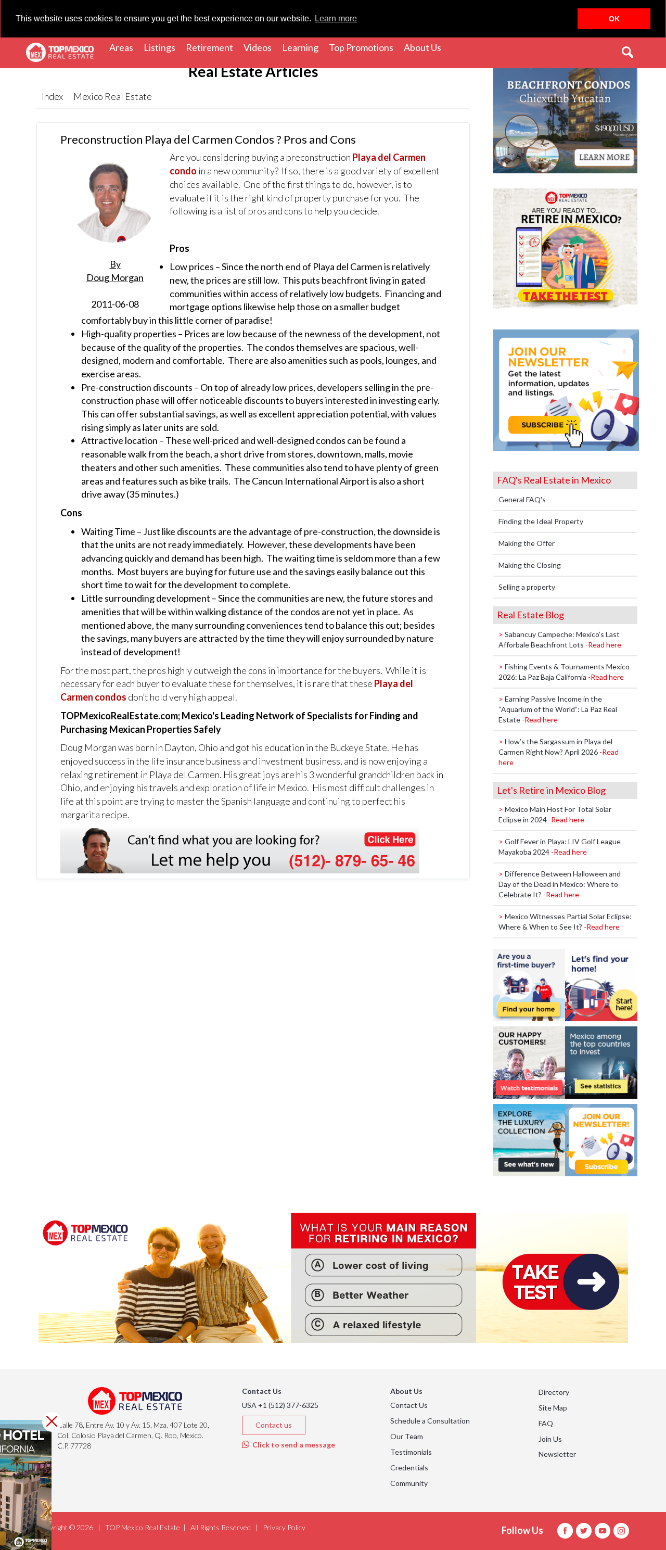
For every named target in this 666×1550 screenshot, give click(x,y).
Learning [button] (303, 47)
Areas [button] (123, 47)
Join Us (550, 1438)
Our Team (406, 1436)
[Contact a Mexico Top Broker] (239, 849)
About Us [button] (425, 47)
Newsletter (557, 1454)
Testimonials (411, 1451)
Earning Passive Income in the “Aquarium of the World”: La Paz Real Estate (557, 709)
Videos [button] (260, 47)
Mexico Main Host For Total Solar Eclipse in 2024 (554, 814)
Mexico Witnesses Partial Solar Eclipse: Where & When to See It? (565, 921)
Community (409, 1483)
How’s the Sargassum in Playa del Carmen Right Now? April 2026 (558, 752)
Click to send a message (292, 1444)
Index (52, 96)
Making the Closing (529, 565)
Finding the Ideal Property (540, 521)
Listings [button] (162, 47)
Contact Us (409, 1405)
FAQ (546, 1423)
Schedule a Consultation (430, 1420)
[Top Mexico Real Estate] (60, 52)
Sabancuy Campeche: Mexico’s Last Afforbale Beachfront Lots (559, 639)
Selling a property (526, 586)
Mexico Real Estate (112, 96)
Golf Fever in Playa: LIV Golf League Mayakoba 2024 (559, 846)
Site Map (553, 1407)
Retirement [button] (212, 47)
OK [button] (614, 19)
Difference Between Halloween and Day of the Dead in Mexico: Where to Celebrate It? (559, 884)
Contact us (273, 1424)
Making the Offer (526, 543)
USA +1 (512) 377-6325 (280, 1405)
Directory (554, 1392)
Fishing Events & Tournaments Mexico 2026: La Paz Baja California (564, 671)
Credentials (409, 1467)
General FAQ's (522, 499)
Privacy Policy (284, 1527)
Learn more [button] (336, 18)
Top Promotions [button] (364, 47)
